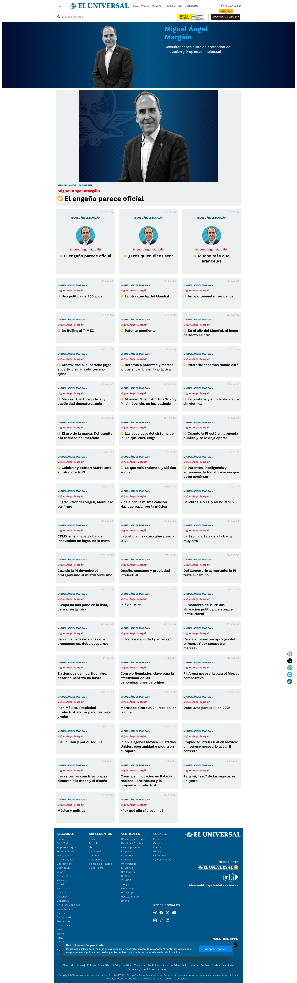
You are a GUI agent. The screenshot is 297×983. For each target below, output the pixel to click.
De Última (95, 851)
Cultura (61, 913)
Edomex (158, 839)
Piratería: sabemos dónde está (213, 365)
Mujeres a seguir (67, 847)
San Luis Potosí (162, 859)
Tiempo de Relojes (100, 863)
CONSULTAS (191, 5)
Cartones (62, 896)
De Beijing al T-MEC (78, 330)
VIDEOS (145, 5)
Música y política (71, 810)
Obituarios (127, 855)
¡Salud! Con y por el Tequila (79, 742)
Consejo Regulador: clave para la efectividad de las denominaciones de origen (147, 677)
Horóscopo (127, 892)
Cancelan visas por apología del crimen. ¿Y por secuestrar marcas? (209, 643)
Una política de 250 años (82, 296)
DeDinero (127, 876)
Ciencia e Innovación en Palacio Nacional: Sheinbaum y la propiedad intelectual (146, 780)
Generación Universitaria (128, 861)
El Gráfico (127, 867)
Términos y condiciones (142, 969)
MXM (136, 5)
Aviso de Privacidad (174, 965)
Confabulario (64, 917)
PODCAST (157, 5)
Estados (62, 884)
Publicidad (154, 965)
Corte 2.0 (62, 843)
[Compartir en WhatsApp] (289, 667)
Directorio (68, 965)
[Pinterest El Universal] (161, 920)
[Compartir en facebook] (289, 654)
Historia (193, 965)
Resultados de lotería (130, 898)
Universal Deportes (68, 904)
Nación (61, 839)
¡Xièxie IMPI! (130, 605)
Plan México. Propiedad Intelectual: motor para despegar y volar (84, 712)
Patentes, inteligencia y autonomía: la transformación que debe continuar (211, 472)
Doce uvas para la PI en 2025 (207, 708)
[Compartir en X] (289, 660)
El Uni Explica (65, 859)
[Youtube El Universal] (174, 913)
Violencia (139, 965)
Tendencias (63, 921)
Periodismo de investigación (65, 853)
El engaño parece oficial (104, 199)
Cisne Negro (96, 867)
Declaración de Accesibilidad (218, 965)
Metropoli (62, 880)
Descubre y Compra (133, 839)
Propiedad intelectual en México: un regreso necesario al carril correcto (210, 746)
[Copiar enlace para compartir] (289, 681)
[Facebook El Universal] (161, 913)
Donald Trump (65, 876)
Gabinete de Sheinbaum (64, 865)
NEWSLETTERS (174, 5)
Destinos (94, 855)
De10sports (128, 872)
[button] (225, 17)
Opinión (61, 892)
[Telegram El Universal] (155, 913)
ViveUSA (126, 880)
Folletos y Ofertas (132, 843)
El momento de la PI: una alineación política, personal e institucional (208, 609)
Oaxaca (157, 843)
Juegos (125, 884)
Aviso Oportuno (130, 847)
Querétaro (159, 855)
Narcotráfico (64, 888)
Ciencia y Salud (66, 925)
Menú (60, 937)
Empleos (126, 851)
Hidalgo (158, 851)
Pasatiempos (129, 888)
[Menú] (60, 6)
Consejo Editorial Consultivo (93, 965)
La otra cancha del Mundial (147, 296)
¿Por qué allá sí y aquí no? (141, 810)
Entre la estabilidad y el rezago (146, 639)
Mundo (61, 872)
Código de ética (122, 965)
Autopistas (95, 859)
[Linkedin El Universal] (167, 920)
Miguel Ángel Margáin (78, 191)
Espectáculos (65, 909)
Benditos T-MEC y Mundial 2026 (209, 502)
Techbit (61, 933)
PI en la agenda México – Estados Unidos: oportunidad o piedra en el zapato (148, 746)
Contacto (163, 969)
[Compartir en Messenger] (289, 674)
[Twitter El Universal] (167, 913)
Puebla (157, 847)
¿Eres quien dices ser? (150, 256)
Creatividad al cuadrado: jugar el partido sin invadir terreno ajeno (84, 369)
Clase (92, 839)
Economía (63, 900)
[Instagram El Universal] (155, 920)
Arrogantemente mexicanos (210, 296)
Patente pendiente (140, 330)
